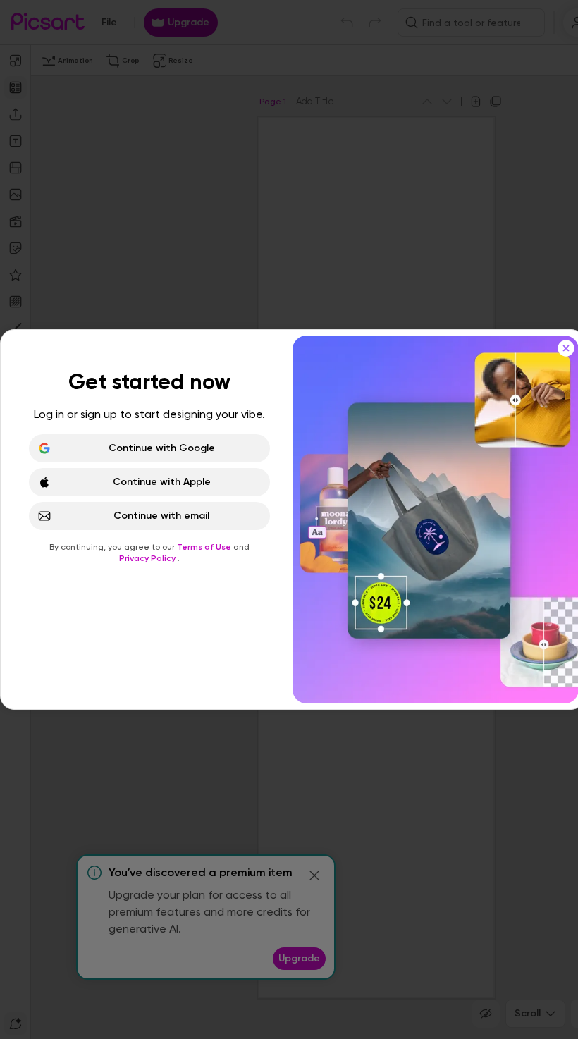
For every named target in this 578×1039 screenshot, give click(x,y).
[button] (289, 519)
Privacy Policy (148, 558)
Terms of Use (205, 547)
